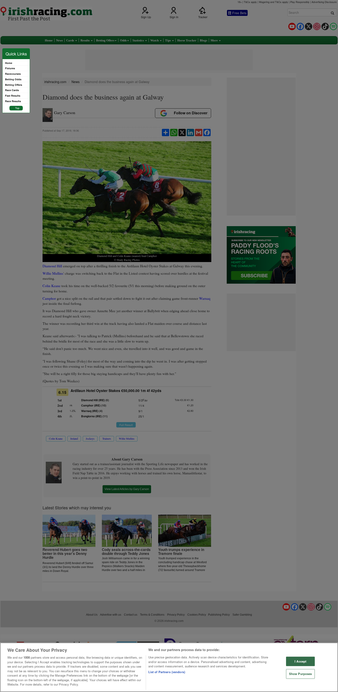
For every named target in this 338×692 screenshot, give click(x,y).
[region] (169, 667)
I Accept (300, 661)
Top (17, 108)
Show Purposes (300, 674)
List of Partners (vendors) (166, 672)
